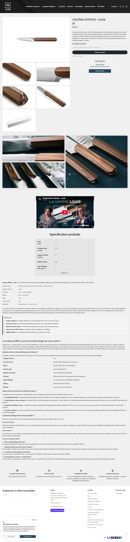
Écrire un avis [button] (100, 71)
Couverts (70, 6)
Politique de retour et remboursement (94, 513)
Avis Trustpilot (92, 527)
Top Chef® (61, 6)
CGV (89, 496)
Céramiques (79, 6)
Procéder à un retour (94, 504)
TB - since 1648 (92, 493)
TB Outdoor (100, 6)
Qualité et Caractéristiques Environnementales (95, 521)
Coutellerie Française (32, 6)
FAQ (89, 517)
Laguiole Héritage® (49, 6)
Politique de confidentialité (95, 510)
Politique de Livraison (94, 501)
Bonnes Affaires (90, 6)
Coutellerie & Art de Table (95, 525)
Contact (90, 507)
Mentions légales (93, 499)
